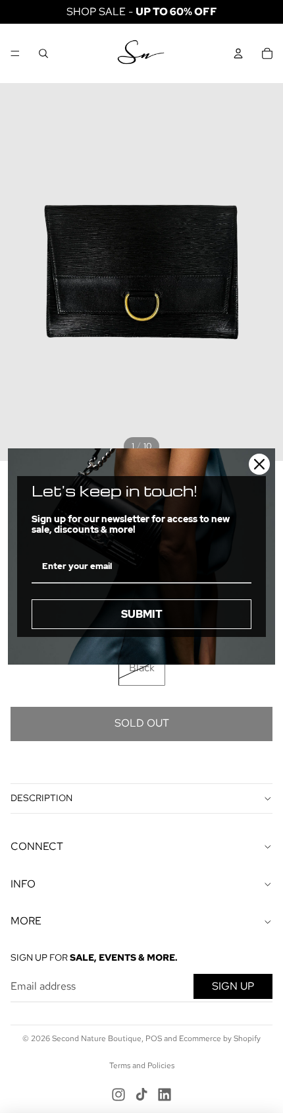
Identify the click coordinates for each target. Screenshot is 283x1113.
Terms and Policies (141, 1065)
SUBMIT (142, 614)
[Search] (43, 53)
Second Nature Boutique (97, 1038)
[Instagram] (118, 1094)
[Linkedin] (164, 1094)
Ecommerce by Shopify (220, 1038)
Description (41, 798)
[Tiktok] (141, 1094)
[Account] (238, 53)
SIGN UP (233, 986)
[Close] (259, 464)
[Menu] (15, 53)
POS (153, 1038)
